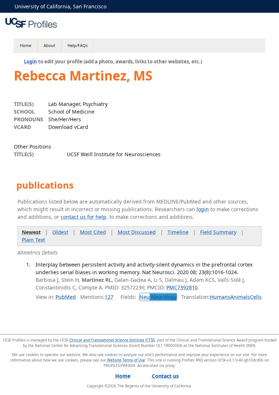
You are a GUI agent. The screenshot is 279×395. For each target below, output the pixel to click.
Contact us (165, 375)
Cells (256, 296)
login (203, 209)
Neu (158, 296)
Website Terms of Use (126, 360)
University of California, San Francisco (60, 6)
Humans (220, 296)
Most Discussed (137, 232)
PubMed (66, 296)
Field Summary (218, 232)
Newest (31, 232)
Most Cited (93, 232)
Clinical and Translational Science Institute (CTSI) (112, 340)
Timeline (178, 232)
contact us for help (83, 216)
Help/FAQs (78, 45)
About (49, 45)
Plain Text (33, 239)
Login (30, 61)
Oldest (60, 232)
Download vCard (68, 126)
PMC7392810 (182, 287)
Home (25, 45)
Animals (240, 296)
